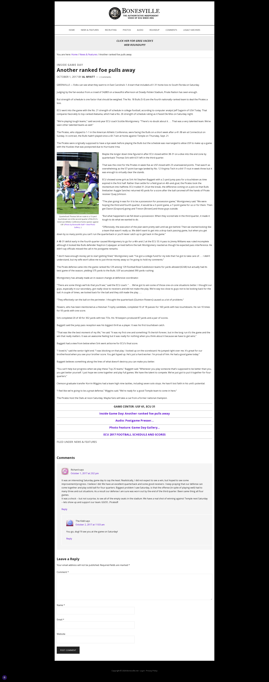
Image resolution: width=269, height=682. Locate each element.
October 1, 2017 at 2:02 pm (85, 473)
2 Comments (105, 77)
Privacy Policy (151, 670)
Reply (64, 509)
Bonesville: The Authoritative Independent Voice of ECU (134, 13)
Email (60, 619)
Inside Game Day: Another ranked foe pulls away (134, 413)
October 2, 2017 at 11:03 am (90, 524)
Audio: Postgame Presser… (134, 420)
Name (61, 605)
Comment (63, 572)
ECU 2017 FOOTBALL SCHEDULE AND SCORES (134, 434)
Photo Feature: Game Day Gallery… (134, 427)
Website (61, 634)
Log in (142, 670)
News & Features (85, 442)
